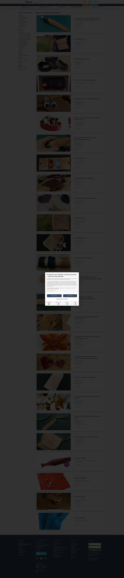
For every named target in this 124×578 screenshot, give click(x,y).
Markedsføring (58, 302)
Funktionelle (67, 302)
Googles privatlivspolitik (51, 290)
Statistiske (75, 302)
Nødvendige (49, 302)
